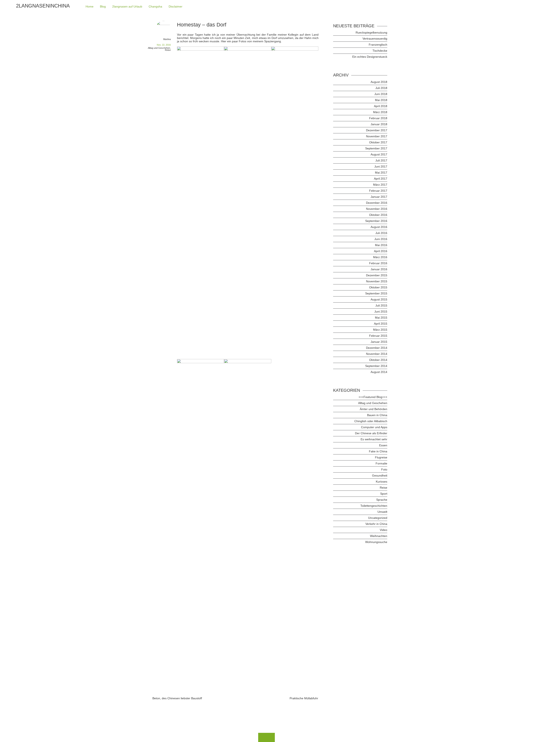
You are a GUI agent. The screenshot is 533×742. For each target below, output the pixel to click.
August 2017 (379, 154)
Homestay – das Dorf (201, 25)
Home (89, 6)
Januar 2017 (379, 196)
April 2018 (380, 106)
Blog (103, 6)
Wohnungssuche (376, 542)
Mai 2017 (381, 172)
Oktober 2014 (378, 360)
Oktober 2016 (378, 214)
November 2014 (376, 353)
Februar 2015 (378, 335)
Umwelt (382, 511)
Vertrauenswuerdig (374, 38)
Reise (168, 50)
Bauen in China (377, 415)
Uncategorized (377, 517)
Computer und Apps (374, 427)
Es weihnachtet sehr (374, 439)
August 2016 (379, 227)
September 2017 (376, 148)
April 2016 (380, 251)
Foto (384, 469)
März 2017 (380, 184)
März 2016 (380, 257)
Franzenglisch (378, 44)
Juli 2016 (381, 233)
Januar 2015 (379, 341)
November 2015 (376, 281)
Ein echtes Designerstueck (369, 56)
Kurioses (381, 481)
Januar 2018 (379, 124)
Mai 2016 (381, 245)
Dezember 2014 (376, 347)
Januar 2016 (379, 269)
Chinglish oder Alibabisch (370, 421)
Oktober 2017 (378, 142)
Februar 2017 (378, 190)
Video (383, 530)
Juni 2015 (380, 311)
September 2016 (376, 221)
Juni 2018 (380, 94)
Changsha (155, 6)
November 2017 (376, 136)
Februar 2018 (378, 118)
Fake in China (378, 451)
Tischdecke (379, 50)
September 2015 (376, 293)
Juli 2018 (381, 88)
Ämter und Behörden (373, 409)
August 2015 (379, 299)
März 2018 (380, 112)
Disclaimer (175, 6)
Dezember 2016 (376, 202)
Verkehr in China (376, 524)
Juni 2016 (380, 239)
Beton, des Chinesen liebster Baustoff (177, 698)
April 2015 (380, 323)
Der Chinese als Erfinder (371, 433)
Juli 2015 (381, 305)
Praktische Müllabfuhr (304, 698)
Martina (167, 39)
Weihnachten (378, 536)
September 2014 (376, 366)
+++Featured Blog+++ (373, 397)
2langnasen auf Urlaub (127, 6)
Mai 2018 (381, 100)
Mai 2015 (381, 317)
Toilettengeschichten (373, 505)
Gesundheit (379, 475)
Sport (383, 493)
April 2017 (380, 178)
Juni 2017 (380, 166)
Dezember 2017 (376, 130)
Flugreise (381, 457)
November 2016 (376, 208)
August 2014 (379, 372)
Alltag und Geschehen (159, 48)
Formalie (381, 463)
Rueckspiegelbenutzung (371, 32)
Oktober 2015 (378, 287)
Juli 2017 (381, 160)
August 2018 (379, 82)
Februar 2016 (378, 263)
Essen (383, 445)
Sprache (381, 499)
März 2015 (380, 329)
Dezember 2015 (376, 275)
